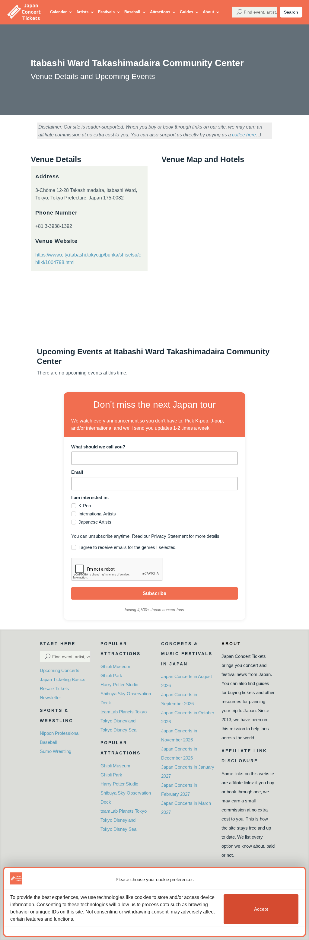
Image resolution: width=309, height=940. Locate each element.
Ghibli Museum (115, 666)
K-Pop (84, 505)
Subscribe (154, 593)
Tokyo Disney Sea (118, 729)
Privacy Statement (169, 536)
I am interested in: (90, 497)
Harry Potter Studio (119, 684)
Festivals (106, 12)
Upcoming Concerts (59, 670)
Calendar (58, 12)
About (208, 12)
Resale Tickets (54, 688)
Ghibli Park (111, 675)
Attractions (160, 12)
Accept (261, 909)
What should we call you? (98, 446)
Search (291, 12)
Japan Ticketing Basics (62, 679)
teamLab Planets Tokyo (123, 711)
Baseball (132, 12)
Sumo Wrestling (55, 751)
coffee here (244, 134)
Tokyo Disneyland (117, 720)
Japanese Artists (94, 521)
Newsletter (50, 697)
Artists (82, 12)
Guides (186, 12)
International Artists (97, 513)
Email (77, 472)
